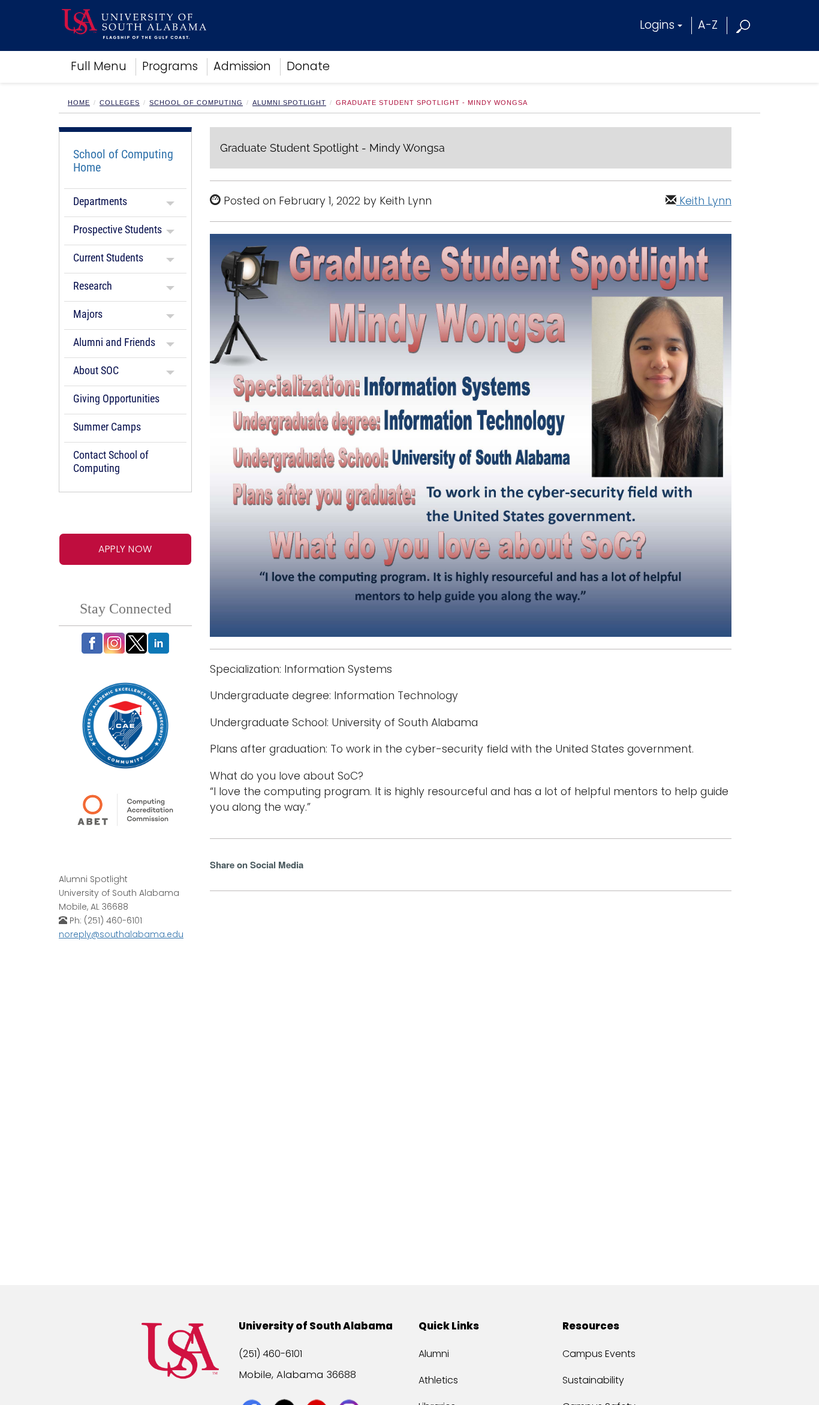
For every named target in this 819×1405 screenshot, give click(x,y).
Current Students (108, 257)
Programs (170, 66)
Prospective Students (117, 229)
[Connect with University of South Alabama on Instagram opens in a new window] (350, 1388)
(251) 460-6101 (270, 1354)
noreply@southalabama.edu (121, 934)
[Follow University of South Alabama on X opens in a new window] (285, 1388)
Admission (242, 66)
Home (79, 102)
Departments (100, 201)
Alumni (433, 1354)
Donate (308, 66)
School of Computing (196, 102)
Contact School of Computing (111, 461)
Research (92, 285)
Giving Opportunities (116, 398)
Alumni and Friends (114, 342)
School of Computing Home (123, 161)
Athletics (438, 1380)
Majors (88, 314)
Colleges (120, 102)
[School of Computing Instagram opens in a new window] (114, 643)
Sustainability (593, 1380)
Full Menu (99, 66)
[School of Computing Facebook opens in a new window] (92, 643)
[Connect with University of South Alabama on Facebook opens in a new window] (253, 1388)
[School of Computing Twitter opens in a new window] (136, 643)
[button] (743, 25)
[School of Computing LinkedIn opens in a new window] (158, 643)
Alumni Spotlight (289, 102)
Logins (657, 25)
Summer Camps (107, 426)
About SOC (96, 370)
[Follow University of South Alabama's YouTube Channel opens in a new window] (318, 1388)
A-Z (708, 25)
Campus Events (599, 1354)
